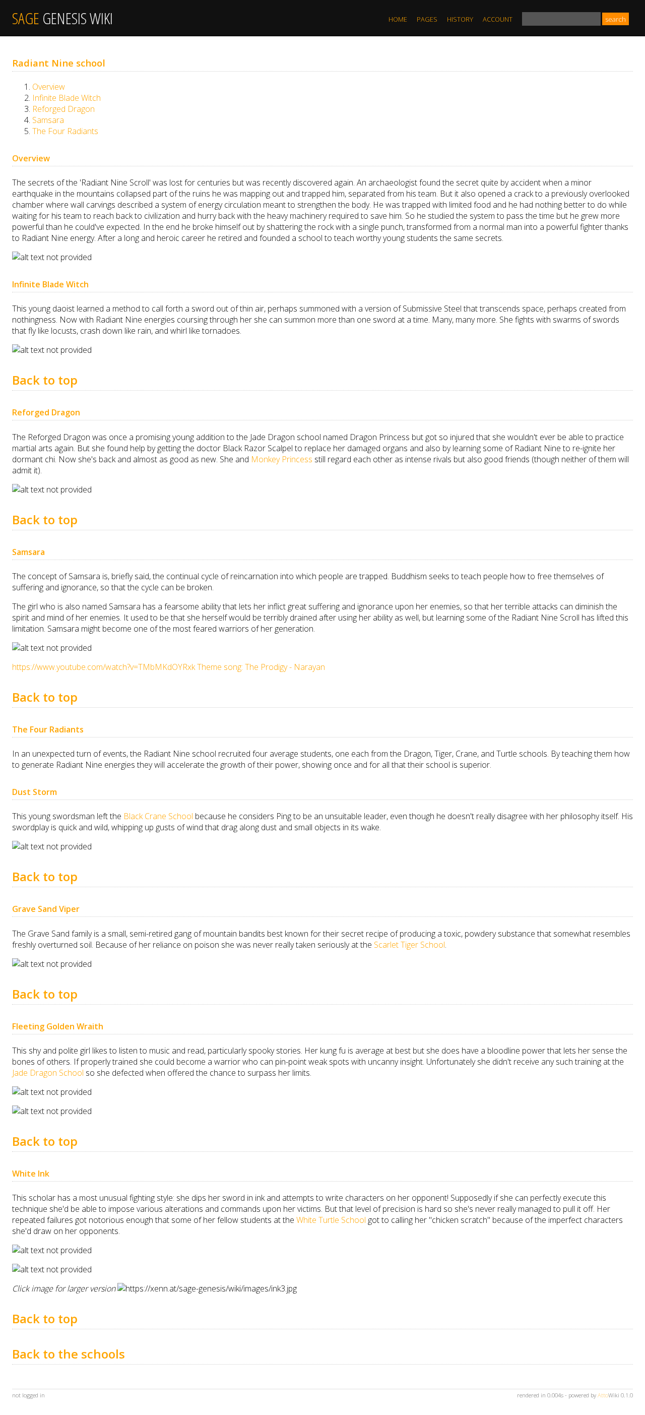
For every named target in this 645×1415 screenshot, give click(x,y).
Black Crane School (158, 816)
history (460, 19)
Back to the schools (68, 1353)
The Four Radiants (65, 131)
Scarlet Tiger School (409, 944)
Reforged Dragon (63, 108)
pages (427, 19)
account (497, 19)
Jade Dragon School (48, 1072)
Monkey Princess (281, 459)
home (398, 19)
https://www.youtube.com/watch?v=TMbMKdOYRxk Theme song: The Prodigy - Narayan (168, 666)
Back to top (45, 380)
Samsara (48, 120)
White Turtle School (331, 1219)
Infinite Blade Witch (66, 97)
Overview (48, 86)
